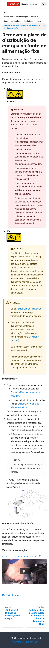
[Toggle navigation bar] (4, 4)
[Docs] (9, 4)
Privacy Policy (17, 642)
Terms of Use (32, 642)
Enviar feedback (13, 595)
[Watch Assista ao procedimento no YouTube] (24, 571)
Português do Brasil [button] (27, 4)
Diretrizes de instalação (29, 309)
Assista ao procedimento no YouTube (20, 556)
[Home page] (4, 12)
